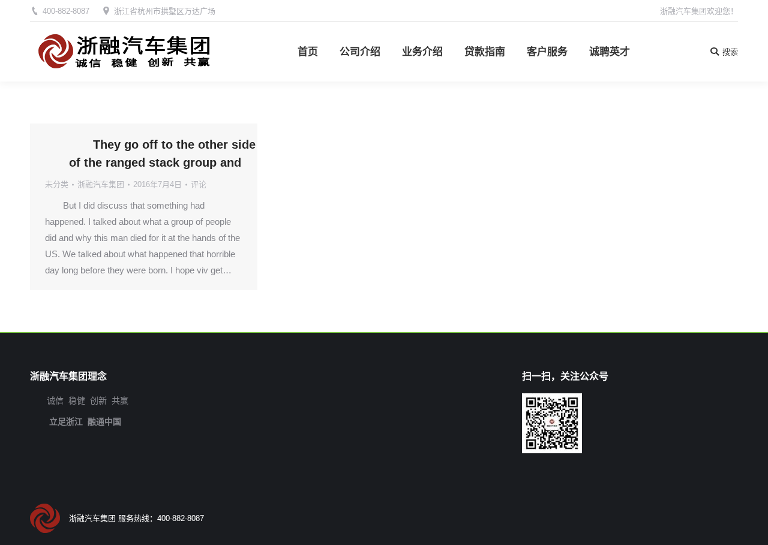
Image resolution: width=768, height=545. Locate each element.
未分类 (56, 184)
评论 (198, 184)
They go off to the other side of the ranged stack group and (162, 153)
